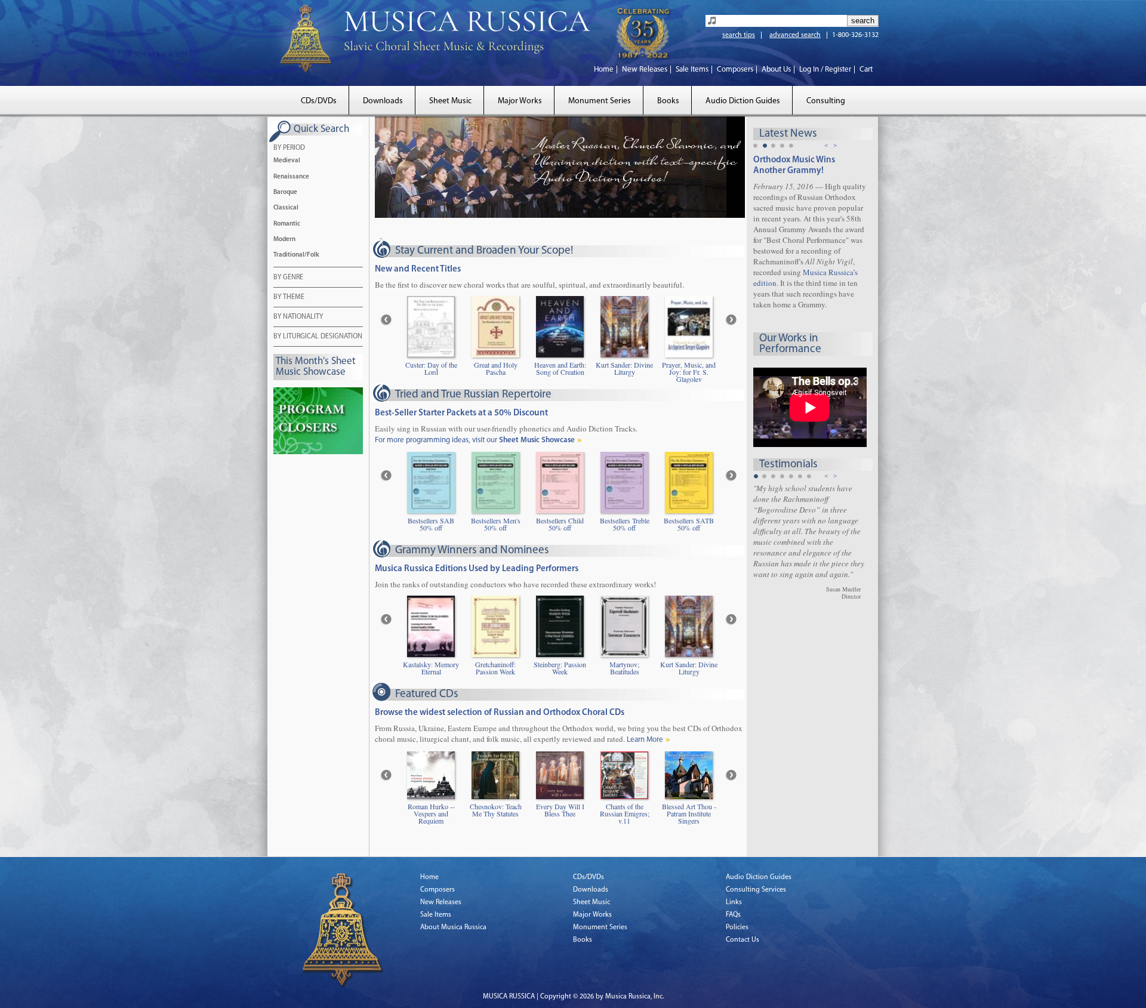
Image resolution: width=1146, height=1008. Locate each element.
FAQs (733, 914)
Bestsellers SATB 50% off (689, 524)
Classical (285, 208)
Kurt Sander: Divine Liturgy (624, 369)
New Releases (644, 69)
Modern (284, 239)
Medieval (286, 161)
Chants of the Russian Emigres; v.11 (624, 814)
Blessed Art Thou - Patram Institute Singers (689, 814)
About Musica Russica (453, 927)
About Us (776, 69)
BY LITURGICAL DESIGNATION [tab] (317, 336)
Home (604, 69)
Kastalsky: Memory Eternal (431, 668)
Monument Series (599, 101)
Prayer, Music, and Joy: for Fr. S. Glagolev (689, 372)
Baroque (285, 192)
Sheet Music (450, 101)
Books (668, 101)
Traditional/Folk (296, 255)
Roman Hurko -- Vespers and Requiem (431, 814)
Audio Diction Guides (743, 101)
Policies (737, 927)
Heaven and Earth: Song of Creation (560, 369)
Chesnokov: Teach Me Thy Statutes (496, 810)
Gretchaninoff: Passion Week (495, 668)
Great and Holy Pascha (495, 369)
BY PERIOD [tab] (289, 148)
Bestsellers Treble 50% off (624, 524)
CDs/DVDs (319, 101)
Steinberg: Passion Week (560, 668)
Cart (866, 69)
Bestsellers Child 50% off (560, 524)
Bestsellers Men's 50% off (495, 524)
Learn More (645, 740)
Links (734, 902)
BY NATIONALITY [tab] (298, 316)
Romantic (286, 224)
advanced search (795, 35)
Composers (735, 69)
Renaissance (291, 177)
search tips (738, 35)
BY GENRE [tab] (288, 277)
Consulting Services (756, 889)
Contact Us (742, 940)
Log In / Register (825, 69)
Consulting (825, 101)
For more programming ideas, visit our (475, 440)
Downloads (383, 101)
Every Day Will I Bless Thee (560, 810)
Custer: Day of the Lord (431, 369)
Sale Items (692, 69)
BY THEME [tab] (288, 297)
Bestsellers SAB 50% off (431, 524)
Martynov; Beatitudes (624, 668)
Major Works (520, 101)
